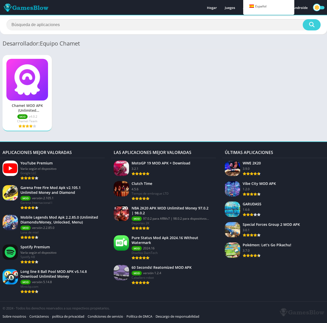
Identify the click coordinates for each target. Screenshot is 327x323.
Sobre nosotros (14, 316)
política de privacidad (68, 316)
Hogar (212, 7)
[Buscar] (312, 24)
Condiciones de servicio (105, 316)
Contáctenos (39, 316)
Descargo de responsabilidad (177, 316)
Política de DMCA (139, 316)
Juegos (230, 7)
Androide (300, 7)
